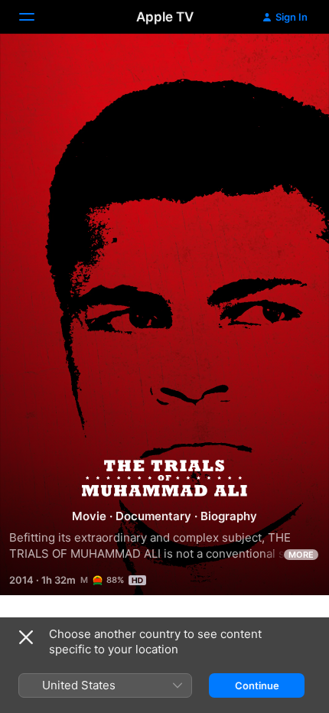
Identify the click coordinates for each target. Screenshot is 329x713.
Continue (257, 685)
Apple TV (165, 16)
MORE (301, 554)
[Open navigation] (36, 17)
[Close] (26, 637)
